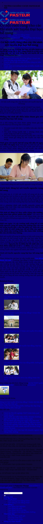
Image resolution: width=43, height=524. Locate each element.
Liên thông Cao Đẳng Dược (19, 35)
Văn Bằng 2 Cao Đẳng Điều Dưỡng (21, 512)
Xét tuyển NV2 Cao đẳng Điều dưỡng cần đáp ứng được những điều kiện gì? (20, 407)
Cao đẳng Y (9, 504)
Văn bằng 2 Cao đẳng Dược (19, 37)
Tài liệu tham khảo (15, 520)
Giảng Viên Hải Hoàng (32, 38)
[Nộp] (5, 495)
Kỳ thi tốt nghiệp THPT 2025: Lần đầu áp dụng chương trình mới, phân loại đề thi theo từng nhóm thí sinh (22, 426)
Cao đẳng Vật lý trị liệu (17, 510)
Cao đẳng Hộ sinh (15, 508)
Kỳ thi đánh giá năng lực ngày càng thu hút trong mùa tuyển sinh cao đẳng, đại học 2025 (22, 421)
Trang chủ (8, 497)
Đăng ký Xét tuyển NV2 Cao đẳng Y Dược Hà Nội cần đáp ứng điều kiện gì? (22, 59)
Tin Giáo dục (9, 48)
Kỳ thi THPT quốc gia (6, 20)
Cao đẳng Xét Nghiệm (17, 40)
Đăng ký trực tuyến (12, 521)
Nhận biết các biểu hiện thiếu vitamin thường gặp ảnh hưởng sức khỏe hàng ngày (22, 418)
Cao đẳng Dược (10, 499)
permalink (32, 385)
